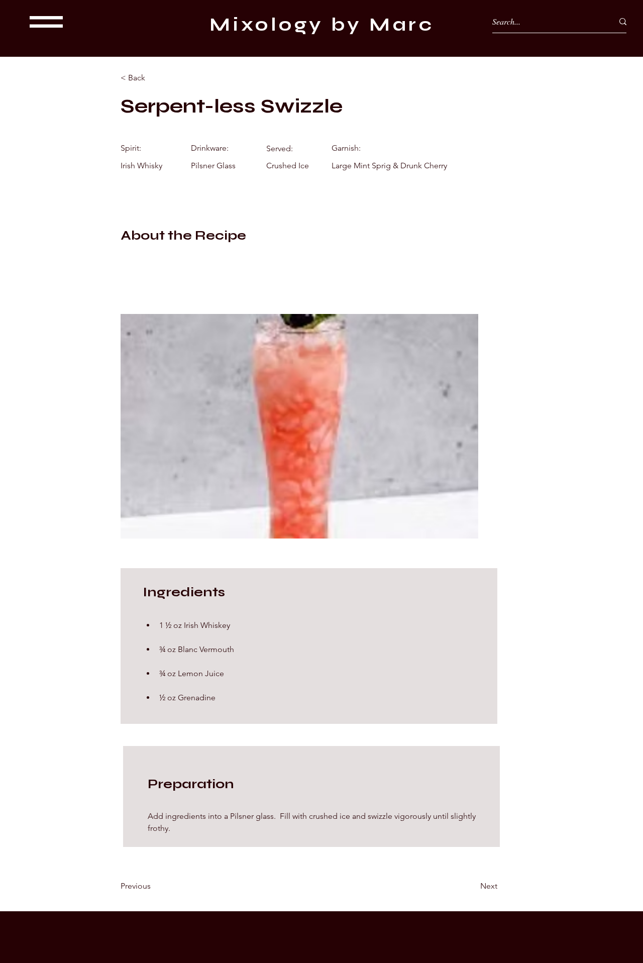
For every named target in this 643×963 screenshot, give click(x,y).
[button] (46, 22)
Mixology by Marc (321, 25)
